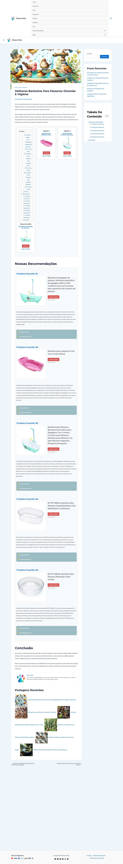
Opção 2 (27, 154)
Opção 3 (27, 172)
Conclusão (25, 220)
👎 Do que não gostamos (24, 336)
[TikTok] (65, 859)
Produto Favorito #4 (27, 499)
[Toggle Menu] (104, 31)
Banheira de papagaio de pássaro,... (26, 227)
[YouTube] (63, 859)
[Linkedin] (60, 859)
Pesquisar (89, 53)
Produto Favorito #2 (27, 347)
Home (16, 87)
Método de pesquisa (99, 855)
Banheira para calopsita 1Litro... (28, 160)
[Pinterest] (68, 859)
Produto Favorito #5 (27, 570)
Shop (20, 87)
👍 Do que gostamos (23, 332)
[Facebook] (55, 859)
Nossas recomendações (96, 122)
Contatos (89, 855)
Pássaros (24, 87)
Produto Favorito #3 (27, 423)
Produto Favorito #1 (27, 273)
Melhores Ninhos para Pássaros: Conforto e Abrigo (69, 764)
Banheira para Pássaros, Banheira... (28, 179)
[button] (111, 18)
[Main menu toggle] (4, 40)
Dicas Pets (21, 18)
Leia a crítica (25, 249)
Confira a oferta (53, 297)
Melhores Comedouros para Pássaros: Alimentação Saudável (22, 764)
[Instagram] (57, 859)
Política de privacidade (97, 858)
